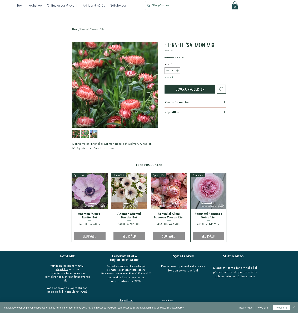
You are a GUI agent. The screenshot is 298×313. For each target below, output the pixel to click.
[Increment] (178, 71)
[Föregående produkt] (66, 208)
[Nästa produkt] (231, 208)
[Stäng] (294, 307)
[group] (149, 207)
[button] (234, 5)
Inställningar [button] (245, 307)
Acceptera (281, 307)
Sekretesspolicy (175, 307)
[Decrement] (167, 71)
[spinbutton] (172, 71)
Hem (74, 29)
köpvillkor (62, 269)
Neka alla (263, 307)
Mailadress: (168, 300)
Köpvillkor (126, 300)
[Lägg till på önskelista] (221, 89)
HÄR (83, 292)
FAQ (80, 266)
